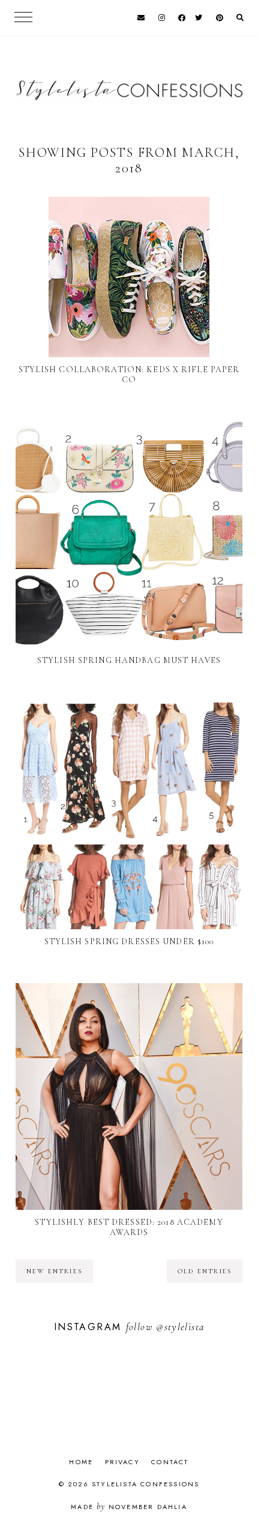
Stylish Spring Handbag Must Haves (129, 660)
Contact (169, 1462)
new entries (54, 1271)
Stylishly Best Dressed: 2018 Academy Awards (129, 1227)
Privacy (122, 1462)
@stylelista (180, 1327)
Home (81, 1462)
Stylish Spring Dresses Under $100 (129, 941)
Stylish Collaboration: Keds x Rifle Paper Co (129, 374)
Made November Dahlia (129, 1506)
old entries (205, 1271)
